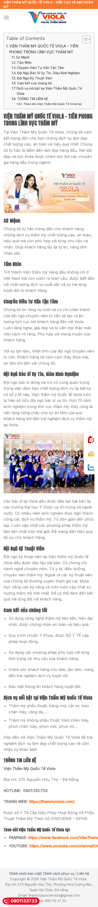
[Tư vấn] (91, 454)
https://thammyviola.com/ (52, 801)
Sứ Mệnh (23, 57)
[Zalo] (91, 467)
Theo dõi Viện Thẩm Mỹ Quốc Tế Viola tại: (52, 104)
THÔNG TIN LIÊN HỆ (32, 99)
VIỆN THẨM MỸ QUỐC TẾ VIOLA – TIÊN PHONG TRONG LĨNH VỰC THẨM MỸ (43, 49)
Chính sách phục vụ (58, 873)
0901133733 (24, 901)
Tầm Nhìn (24, 62)
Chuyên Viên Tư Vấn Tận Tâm (40, 68)
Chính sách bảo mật (25, 873)
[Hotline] (91, 440)
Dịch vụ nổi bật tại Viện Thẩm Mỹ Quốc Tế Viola (49, 91)
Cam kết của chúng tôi (34, 83)
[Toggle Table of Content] (84, 39)
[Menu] (6, 17)
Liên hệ (83, 873)
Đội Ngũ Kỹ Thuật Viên (34, 78)
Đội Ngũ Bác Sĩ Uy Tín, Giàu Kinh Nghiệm (48, 73)
